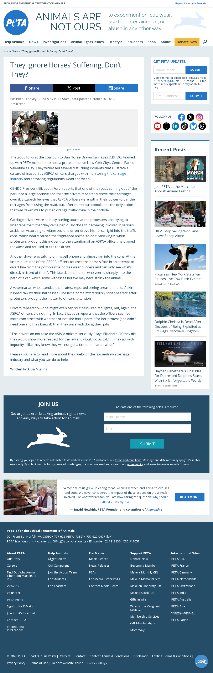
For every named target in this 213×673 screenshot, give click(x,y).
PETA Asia (178, 606)
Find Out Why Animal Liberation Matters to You (22, 575)
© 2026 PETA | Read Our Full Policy (31, 656)
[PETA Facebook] (181, 117)
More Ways (138, 630)
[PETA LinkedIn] (175, 126)
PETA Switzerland (183, 586)
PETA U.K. (178, 559)
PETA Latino (179, 620)
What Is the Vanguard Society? (145, 608)
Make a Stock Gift (142, 593)
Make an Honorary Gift (145, 586)
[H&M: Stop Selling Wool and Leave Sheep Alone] (180, 220)
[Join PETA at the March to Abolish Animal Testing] (180, 176)
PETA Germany (181, 572)
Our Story (13, 559)
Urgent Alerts (57, 559)
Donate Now (139, 559)
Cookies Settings (97, 663)
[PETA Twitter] (190, 117)
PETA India (178, 593)
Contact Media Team (103, 586)
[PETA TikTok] (184, 126)
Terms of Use (38, 663)
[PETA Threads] (202, 126)
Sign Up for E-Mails (20, 606)
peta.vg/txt (167, 81)
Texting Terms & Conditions (171, 656)
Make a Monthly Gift (144, 572)
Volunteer (13, 593)
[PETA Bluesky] (193, 126)
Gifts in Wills (138, 599)
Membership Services (144, 616)
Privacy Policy (16, 663)
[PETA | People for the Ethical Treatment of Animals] (16, 22)
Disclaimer (140, 656)
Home (7, 51)
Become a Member (143, 565)
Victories (13, 586)
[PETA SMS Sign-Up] (166, 126)
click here (28, 354)
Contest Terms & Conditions (109, 656)
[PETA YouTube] (157, 126)
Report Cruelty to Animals (190, 3)
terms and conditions (128, 460)
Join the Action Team (62, 572)
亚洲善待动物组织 (182, 613)
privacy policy (135, 464)
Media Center (98, 559)
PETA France (180, 565)
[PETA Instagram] (199, 117)
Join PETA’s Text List (21, 613)
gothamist (72, 149)
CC (79, 149)
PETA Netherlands (183, 579)
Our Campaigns (58, 565)
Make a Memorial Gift (145, 579)
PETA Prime (15, 600)
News (16, 51)
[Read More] (106, 497)
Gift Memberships (142, 623)
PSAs (92, 572)
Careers (12, 565)
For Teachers (57, 586)
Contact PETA (16, 620)
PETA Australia (181, 599)
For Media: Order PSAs (104, 579)
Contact (79, 656)
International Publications (15, 628)
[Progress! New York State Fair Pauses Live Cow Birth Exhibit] (180, 265)
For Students (57, 579)
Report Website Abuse (67, 663)
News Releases (99, 565)
